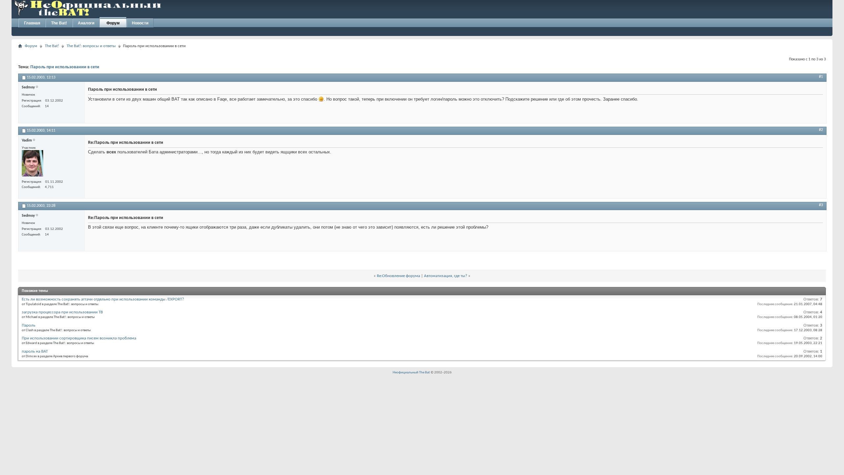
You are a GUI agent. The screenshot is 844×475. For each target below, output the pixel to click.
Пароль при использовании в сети (64, 67)
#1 (821, 77)
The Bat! (59, 23)
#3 (821, 205)
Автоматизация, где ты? (445, 276)
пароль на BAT (35, 351)
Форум (113, 23)
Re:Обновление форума (398, 276)
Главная (32, 23)
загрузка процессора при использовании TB (62, 312)
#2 (821, 130)
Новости (140, 23)
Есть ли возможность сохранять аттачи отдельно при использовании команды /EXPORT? (103, 299)
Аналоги (86, 23)
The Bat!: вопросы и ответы (91, 46)
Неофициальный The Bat (411, 372)
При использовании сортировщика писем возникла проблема (79, 338)
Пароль (28, 325)
